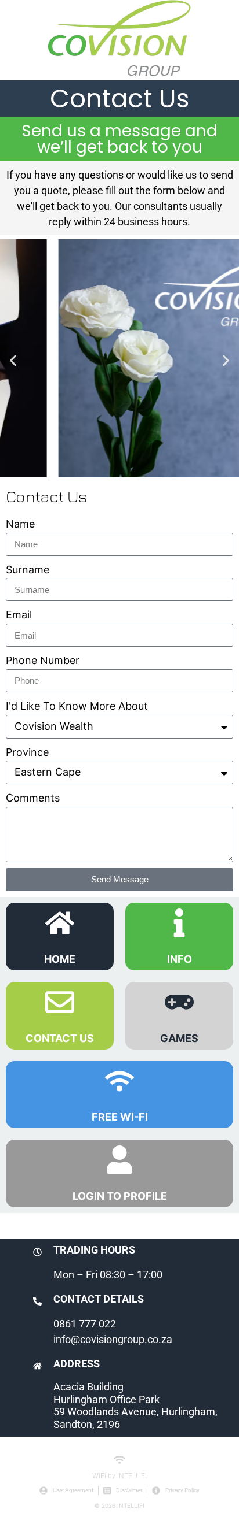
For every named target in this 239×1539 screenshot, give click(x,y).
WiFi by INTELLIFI (119, 1476)
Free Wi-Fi (120, 1117)
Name (20, 524)
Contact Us (60, 1038)
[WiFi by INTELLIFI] (119, 1460)
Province (27, 752)
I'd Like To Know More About (77, 706)
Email (19, 615)
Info (179, 959)
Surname (27, 569)
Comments (33, 798)
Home (59, 959)
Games (179, 1038)
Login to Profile (120, 1196)
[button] (13, 361)
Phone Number (42, 660)
